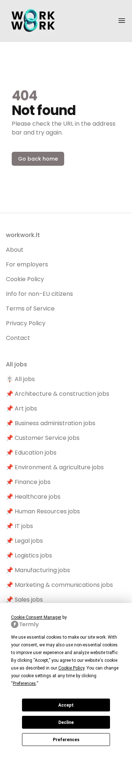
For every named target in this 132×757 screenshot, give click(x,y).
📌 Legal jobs (24, 541)
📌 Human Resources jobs (43, 511)
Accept (66, 705)
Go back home (38, 158)
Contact (18, 338)
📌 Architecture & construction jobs (57, 394)
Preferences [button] (24, 683)
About (14, 249)
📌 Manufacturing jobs (38, 570)
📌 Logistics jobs (29, 555)
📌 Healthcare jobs (33, 496)
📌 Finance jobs (28, 482)
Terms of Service (30, 308)
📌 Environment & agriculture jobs (55, 467)
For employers (27, 264)
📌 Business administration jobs (50, 423)
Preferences (66, 739)
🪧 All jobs (20, 379)
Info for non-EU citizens (39, 294)
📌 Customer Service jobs (43, 438)
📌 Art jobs (21, 408)
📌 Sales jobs (24, 599)
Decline (66, 722)
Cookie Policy (25, 279)
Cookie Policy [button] (71, 668)
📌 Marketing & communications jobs (59, 585)
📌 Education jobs (31, 452)
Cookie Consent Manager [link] (36, 617)
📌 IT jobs (19, 526)
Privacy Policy (25, 323)
